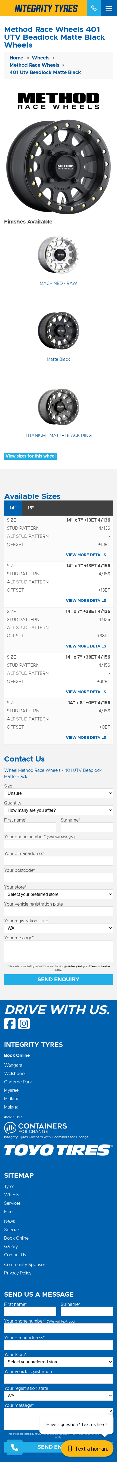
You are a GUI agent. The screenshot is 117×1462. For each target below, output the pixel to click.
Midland (12, 1099)
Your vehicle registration (28, 1372)
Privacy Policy (76, 966)
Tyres (9, 1186)
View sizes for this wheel (30, 456)
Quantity (12, 803)
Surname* (70, 820)
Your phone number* (40, 837)
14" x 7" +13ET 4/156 (88, 566)
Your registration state (26, 921)
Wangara (13, 1065)
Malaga (11, 1107)
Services (12, 1203)
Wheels (11, 1195)
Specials (12, 1230)
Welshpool (15, 1074)
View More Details (86, 555)
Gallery (11, 1246)
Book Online (16, 1238)
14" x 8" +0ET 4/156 (89, 703)
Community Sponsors (26, 1265)
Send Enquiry (58, 979)
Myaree (11, 1090)
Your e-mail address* (24, 854)
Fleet (9, 1212)
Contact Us (15, 1255)
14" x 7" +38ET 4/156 (88, 657)
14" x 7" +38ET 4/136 (88, 611)
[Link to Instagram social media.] (23, 1024)
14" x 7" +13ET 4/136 (88, 520)
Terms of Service (100, 966)
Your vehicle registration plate (33, 904)
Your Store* (15, 1355)
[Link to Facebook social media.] (10, 1024)
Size (8, 786)
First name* (15, 820)
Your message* (19, 938)
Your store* (15, 887)
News (9, 1221)
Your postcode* (19, 870)
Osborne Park (18, 1082)
